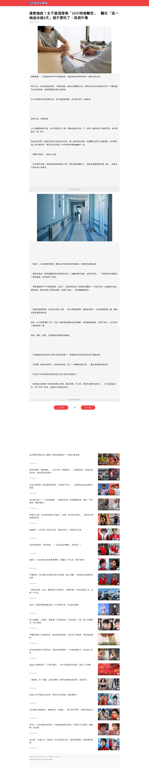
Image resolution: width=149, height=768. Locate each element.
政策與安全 (39, 759)
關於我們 (32, 759)
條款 (44, 759)
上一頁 (61, 408)
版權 (50, 759)
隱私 (47, 759)
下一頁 (88, 408)
